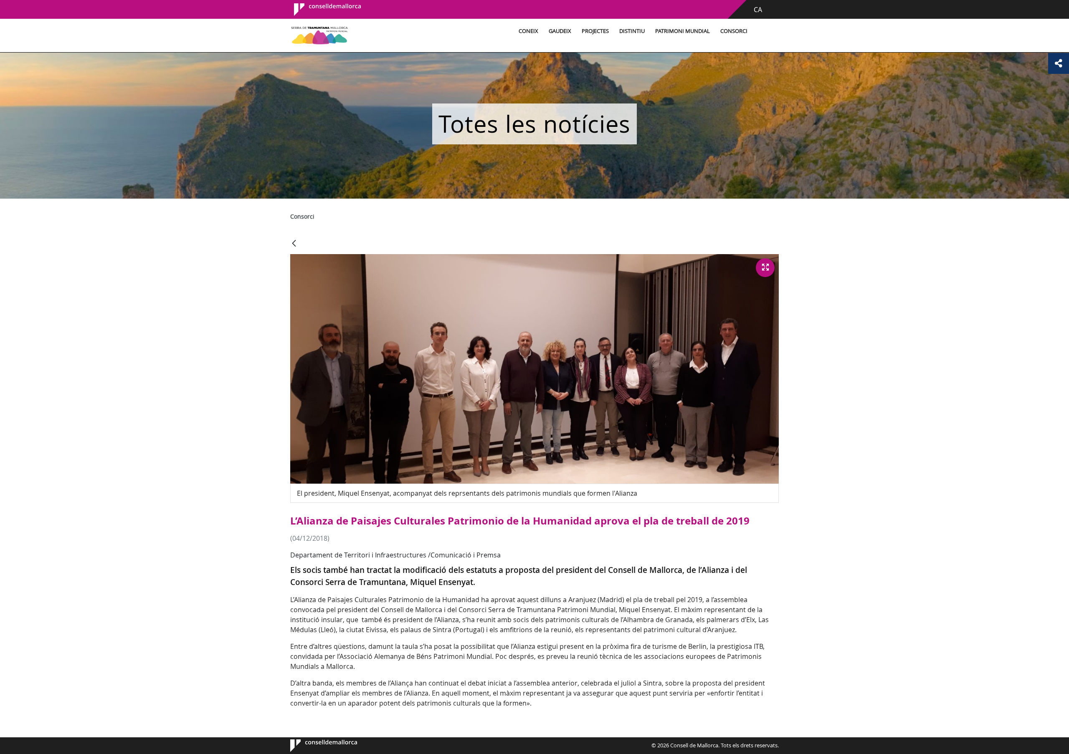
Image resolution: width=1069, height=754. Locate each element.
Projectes (595, 31)
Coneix (528, 31)
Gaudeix (560, 31)
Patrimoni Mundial (682, 31)
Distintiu (632, 31)
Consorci (733, 31)
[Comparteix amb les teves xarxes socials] (1058, 63)
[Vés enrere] (294, 244)
